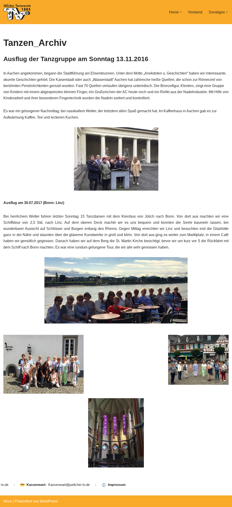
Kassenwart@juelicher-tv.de (69, 485)
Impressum (117, 485)
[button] (181, 12)
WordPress (49, 501)
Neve (7, 501)
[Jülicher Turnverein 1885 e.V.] (17, 12)
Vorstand (195, 12)
